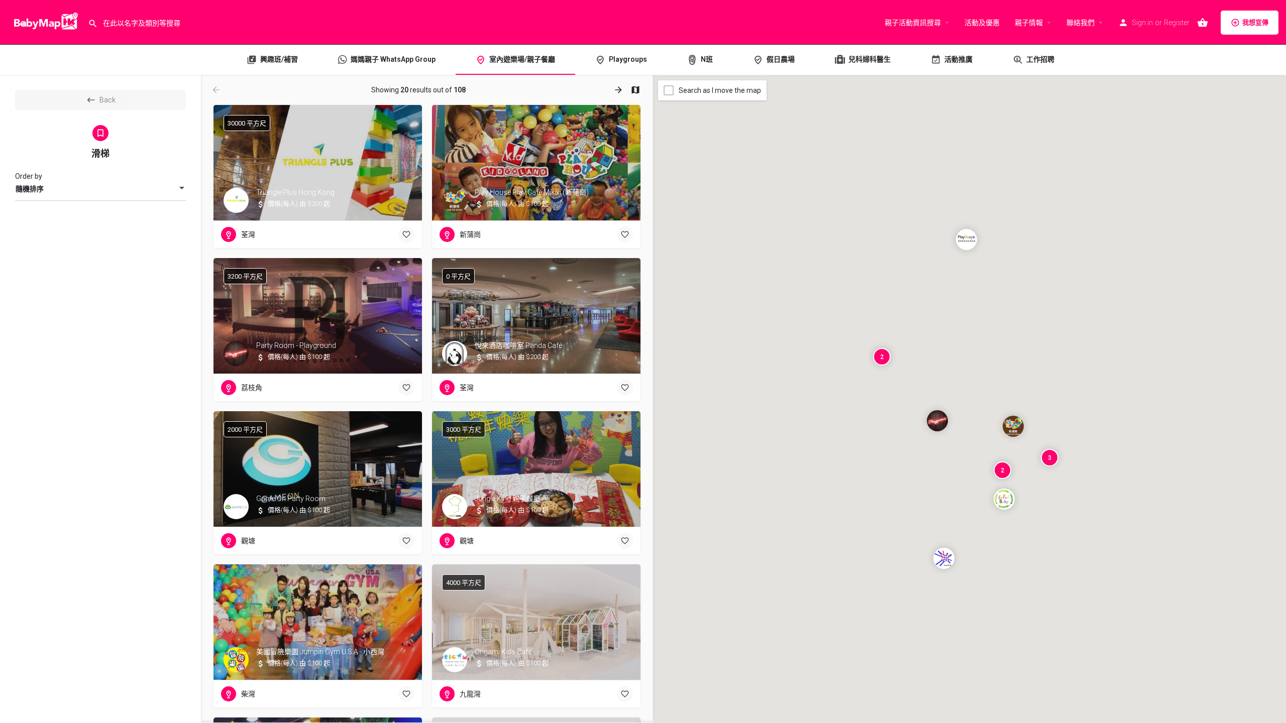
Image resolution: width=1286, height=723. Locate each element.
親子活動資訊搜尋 (913, 23)
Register (1177, 23)
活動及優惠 (982, 23)
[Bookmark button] (406, 234)
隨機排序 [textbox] (30, 189)
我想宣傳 (1255, 22)
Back (107, 100)
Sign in (1142, 23)
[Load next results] (619, 90)
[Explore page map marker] (1013, 426)
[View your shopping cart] (1202, 22)
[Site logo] (44, 22)
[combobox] (100, 189)
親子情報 (1029, 23)
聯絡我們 (1080, 23)
